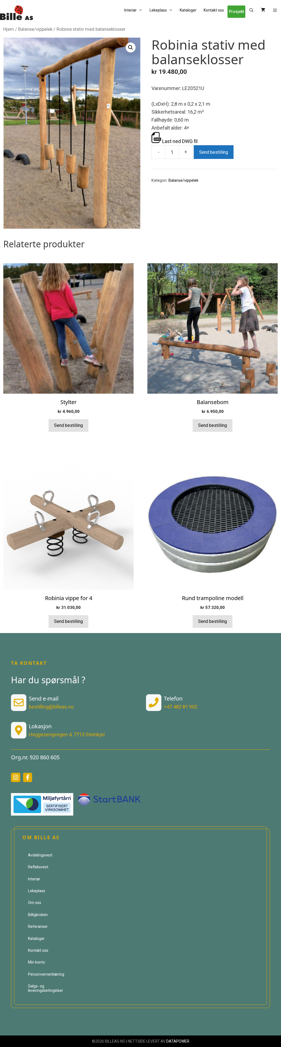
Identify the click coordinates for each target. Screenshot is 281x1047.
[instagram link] (15, 777)
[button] (275, 10)
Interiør (130, 10)
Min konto (36, 962)
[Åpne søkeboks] (251, 10)
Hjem (8, 29)
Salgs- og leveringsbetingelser (45, 988)
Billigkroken (38, 914)
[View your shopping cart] (263, 10)
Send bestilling (213, 152)
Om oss (34, 902)
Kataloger (188, 10)
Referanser (38, 926)
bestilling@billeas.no (51, 707)
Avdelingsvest (40, 855)
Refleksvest (38, 867)
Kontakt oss (214, 10)
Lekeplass (158, 10)
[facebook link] (27, 777)
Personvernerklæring (46, 974)
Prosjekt (236, 11)
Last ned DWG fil (179, 141)
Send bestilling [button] (68, 425)
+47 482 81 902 (180, 707)
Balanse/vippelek (35, 29)
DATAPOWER (177, 1041)
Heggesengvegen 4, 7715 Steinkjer (67, 734)
